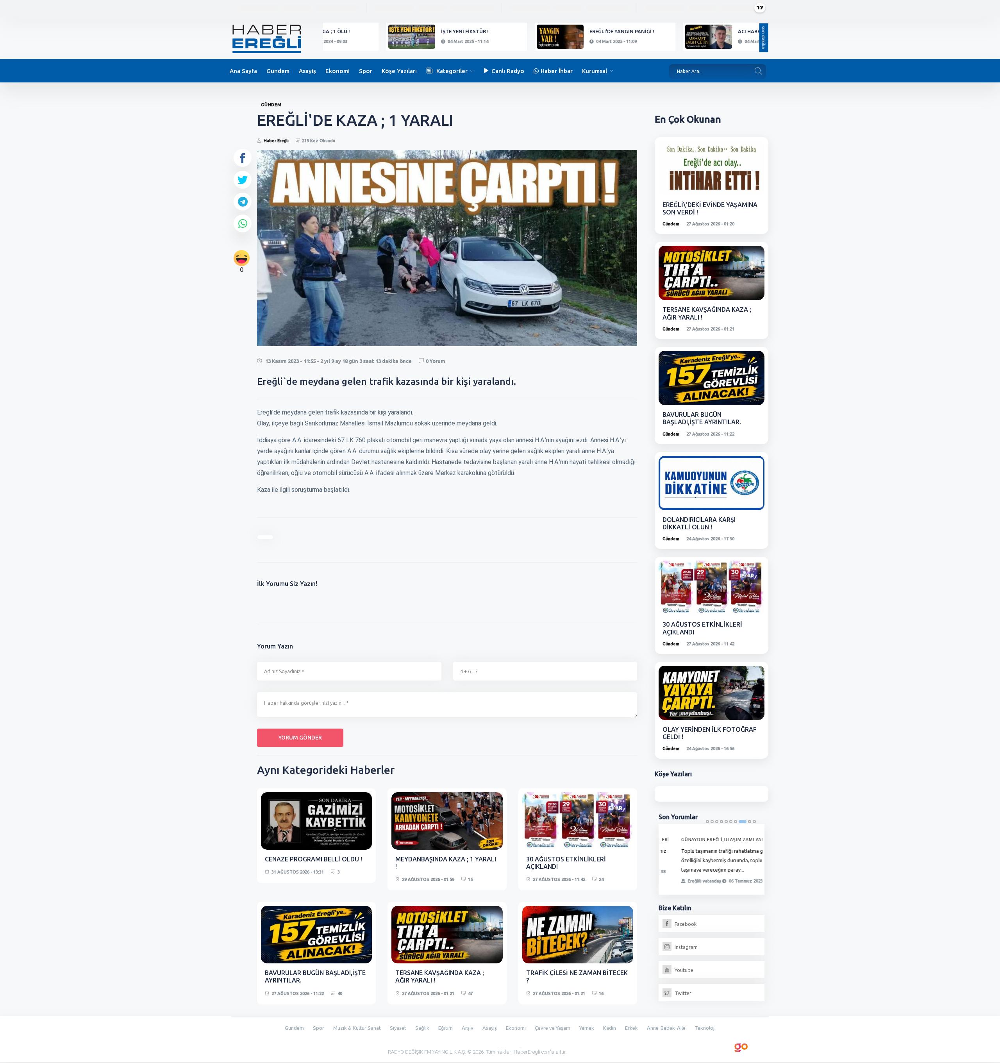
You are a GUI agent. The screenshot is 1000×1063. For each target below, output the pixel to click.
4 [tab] (721, 821)
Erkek (631, 1028)
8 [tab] (742, 821)
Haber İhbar (557, 71)
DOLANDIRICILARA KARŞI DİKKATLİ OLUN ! (699, 523)
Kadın (609, 1028)
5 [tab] (726, 821)
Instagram (685, 948)
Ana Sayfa (243, 71)
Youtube (683, 971)
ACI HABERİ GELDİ (700, 31)
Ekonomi (337, 71)
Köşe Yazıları (399, 71)
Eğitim (445, 1028)
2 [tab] (712, 821)
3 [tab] (716, 821)
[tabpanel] (711, 860)
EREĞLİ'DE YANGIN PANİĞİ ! (562, 31)
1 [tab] (707, 821)
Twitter (682, 994)
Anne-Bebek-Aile (666, 1028)
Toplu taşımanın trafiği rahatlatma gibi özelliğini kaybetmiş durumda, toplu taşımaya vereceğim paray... (712, 860)
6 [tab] (730, 821)
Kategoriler (452, 71)
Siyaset (398, 1028)
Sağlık (422, 1028)
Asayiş (307, 71)
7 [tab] (735, 821)
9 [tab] (749, 821)
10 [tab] (754, 821)
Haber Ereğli (276, 140)
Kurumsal (594, 71)
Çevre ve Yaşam (552, 1028)
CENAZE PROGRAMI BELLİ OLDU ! (313, 859)
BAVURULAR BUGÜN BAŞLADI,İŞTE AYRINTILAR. (701, 418)
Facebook (685, 925)
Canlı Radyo (507, 71)
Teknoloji (705, 1028)
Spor (365, 71)
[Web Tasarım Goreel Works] (741, 1046)
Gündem (277, 71)
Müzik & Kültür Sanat (357, 1028)
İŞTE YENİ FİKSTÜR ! (405, 31)
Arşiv (467, 1028)
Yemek (586, 1028)
